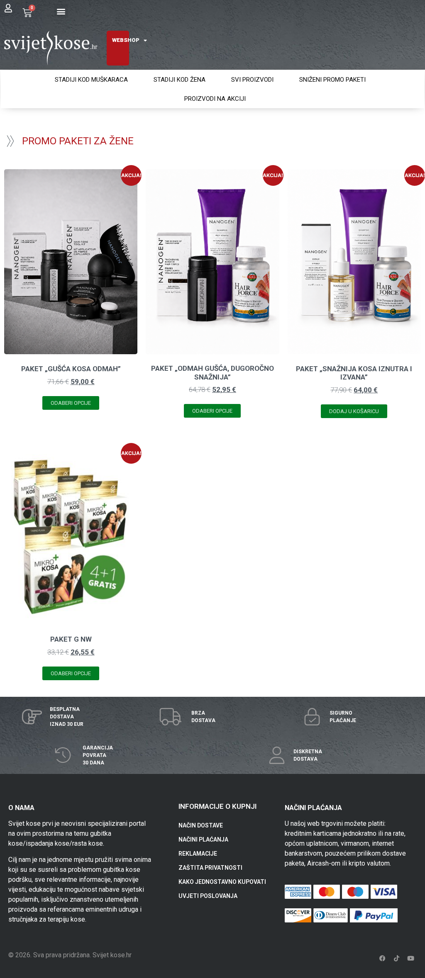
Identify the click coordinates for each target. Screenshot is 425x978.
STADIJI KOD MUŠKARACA (91, 79)
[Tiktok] (396, 958)
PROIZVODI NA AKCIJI (215, 98)
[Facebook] (382, 958)
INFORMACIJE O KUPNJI (217, 806)
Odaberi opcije (71, 403)
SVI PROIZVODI (252, 79)
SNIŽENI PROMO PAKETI (332, 79)
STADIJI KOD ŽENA (179, 79)
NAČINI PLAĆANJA (203, 839)
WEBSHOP (125, 40)
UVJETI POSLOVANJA (207, 896)
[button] (61, 11)
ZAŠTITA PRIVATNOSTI (210, 867)
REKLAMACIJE (197, 853)
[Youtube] (410, 958)
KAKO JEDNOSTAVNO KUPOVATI (222, 881)
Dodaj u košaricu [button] (354, 411)
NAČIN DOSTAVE (200, 825)
